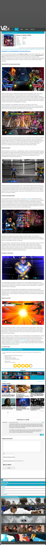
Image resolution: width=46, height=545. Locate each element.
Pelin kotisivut (18, 45)
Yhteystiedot (4, 494)
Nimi (4, 453)
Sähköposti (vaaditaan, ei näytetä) (9, 457)
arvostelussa (29, 198)
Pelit (16, 29)
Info (3, 492)
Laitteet (32, 29)
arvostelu (24, 340)
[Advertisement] (23, 474)
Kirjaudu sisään (5, 482)
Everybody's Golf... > (41, 381)
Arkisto (3, 487)
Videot (26, 29)
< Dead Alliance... (4, 381)
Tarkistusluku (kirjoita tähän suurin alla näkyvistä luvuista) (13, 460)
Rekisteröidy (4, 484)
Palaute (3, 489)
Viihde (21, 29)
